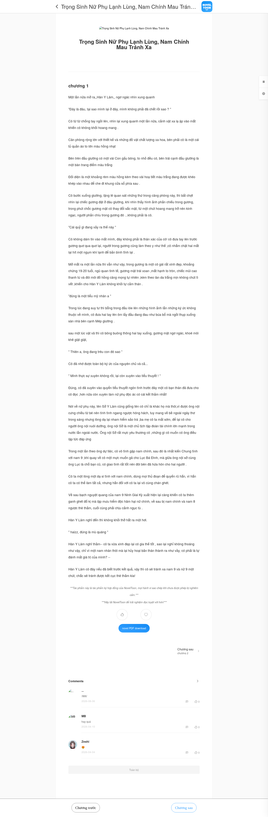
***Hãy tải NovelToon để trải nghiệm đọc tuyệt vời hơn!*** (134, 602)
